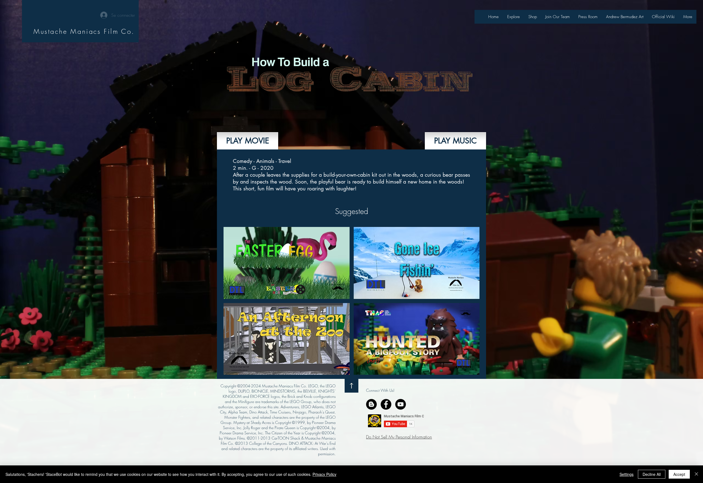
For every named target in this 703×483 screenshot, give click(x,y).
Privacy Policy (324, 474)
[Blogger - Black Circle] (371, 404)
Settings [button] (627, 474)
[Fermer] (696, 474)
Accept (679, 474)
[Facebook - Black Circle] (386, 404)
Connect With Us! (380, 390)
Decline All (652, 474)
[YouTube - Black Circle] (400, 404)
